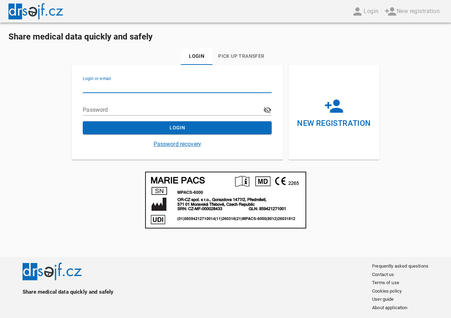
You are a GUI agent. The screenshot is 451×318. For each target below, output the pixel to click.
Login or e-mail (97, 78)
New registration (418, 11)
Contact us (383, 274)
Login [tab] (196, 56)
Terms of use (385, 282)
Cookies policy (387, 291)
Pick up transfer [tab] (241, 56)
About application (390, 307)
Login (371, 11)
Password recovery (178, 144)
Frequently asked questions (400, 266)
